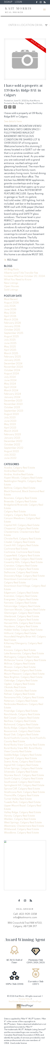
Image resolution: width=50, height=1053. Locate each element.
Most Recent (11, 299)
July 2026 (10, 306)
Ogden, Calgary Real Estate (19, 684)
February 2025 (12, 357)
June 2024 (10, 380)
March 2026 (11, 319)
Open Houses (11, 286)
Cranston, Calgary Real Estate (20, 566)
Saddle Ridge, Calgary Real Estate (23, 755)
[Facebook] (36, 2)
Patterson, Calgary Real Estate (20, 701)
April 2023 (10, 428)
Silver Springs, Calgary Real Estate (23, 768)
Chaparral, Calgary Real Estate (21, 528)
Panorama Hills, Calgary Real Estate (24, 697)
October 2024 (12, 370)
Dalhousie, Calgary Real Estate (21, 572)
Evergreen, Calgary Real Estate (21, 599)
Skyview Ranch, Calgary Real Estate (24, 775)
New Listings (11, 283)
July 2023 (10, 417)
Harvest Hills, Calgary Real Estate (22, 623)
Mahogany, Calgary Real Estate (21, 657)
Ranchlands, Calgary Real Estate (22, 714)
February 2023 (12, 434)
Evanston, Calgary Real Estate (20, 596)
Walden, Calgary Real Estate (20, 819)
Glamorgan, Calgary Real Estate (22, 613)
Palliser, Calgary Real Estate (19, 694)
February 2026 (12, 323)
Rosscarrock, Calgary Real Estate (22, 731)
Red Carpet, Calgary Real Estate (21, 718)
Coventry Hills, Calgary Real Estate (23, 562)
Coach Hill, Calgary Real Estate (21, 545)
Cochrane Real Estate (16, 549)
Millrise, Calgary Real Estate (19, 664)
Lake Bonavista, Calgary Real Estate (24, 653)
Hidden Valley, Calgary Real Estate (23, 630)
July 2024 (10, 377)
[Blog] (44, 2)
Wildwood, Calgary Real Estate (21, 829)
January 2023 (12, 438)
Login (18, 2)
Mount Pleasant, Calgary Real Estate (24, 674)
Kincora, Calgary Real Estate (20, 650)
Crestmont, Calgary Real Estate (21, 569)
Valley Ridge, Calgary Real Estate (22, 812)
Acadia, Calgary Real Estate (19, 468)
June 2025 (10, 343)
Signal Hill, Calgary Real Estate (21, 765)
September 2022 (13, 448)
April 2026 (10, 316)
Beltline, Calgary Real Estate (19, 488)
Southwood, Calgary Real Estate (22, 782)
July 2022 (10, 455)
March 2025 (11, 353)
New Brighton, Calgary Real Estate (23, 677)
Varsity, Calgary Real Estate (19, 816)
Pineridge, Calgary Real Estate (21, 711)
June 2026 (10, 309)
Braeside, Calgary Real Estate (20, 501)
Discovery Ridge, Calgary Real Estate (24, 576)
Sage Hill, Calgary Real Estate (20, 758)
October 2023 (12, 407)
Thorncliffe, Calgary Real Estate (21, 795)
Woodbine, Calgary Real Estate (21, 833)
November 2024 (13, 367)
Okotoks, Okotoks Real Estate (20, 691)
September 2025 (13, 333)
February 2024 (12, 394)
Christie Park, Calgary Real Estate (22, 539)
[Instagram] (40, 2)
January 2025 (12, 360)
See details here (13, 121)
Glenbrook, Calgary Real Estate (21, 616)
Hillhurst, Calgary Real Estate (20, 633)
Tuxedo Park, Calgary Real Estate (22, 802)
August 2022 (11, 451)
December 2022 (13, 441)
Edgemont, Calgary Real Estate (21, 593)
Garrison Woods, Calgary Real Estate (24, 610)
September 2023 (13, 411)
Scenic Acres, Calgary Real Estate (22, 762)
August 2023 (11, 414)
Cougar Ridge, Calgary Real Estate (23, 559)
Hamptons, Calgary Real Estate (21, 620)
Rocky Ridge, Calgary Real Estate (28, 103)
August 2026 (11, 303)
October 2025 (12, 330)
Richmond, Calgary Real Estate (21, 724)
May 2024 (10, 384)
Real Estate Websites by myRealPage (25, 1002)
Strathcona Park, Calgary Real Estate (24, 792)
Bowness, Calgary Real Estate (20, 498)
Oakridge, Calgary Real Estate (21, 680)
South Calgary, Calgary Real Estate (23, 778)
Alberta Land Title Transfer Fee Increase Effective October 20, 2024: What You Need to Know (24, 276)
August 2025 (11, 336)
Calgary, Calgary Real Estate (20, 515)
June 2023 (10, 421)
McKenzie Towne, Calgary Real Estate (25, 660)
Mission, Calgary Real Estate (20, 667)
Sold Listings (11, 290)
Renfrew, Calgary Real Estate (20, 721)
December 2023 (13, 401)
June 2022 (10, 458)
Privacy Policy (25, 999)
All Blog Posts (11, 269)
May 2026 (10, 313)
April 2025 (10, 350)
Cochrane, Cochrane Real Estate (22, 552)
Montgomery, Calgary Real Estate (23, 670)
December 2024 (13, 363)
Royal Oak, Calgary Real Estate (21, 734)
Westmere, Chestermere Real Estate (24, 826)
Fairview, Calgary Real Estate (20, 603)
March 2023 (11, 431)
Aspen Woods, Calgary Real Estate (23, 478)
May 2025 (10, 347)
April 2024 (10, 387)
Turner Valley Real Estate (18, 799)
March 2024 (11, 390)
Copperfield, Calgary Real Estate (22, 555)
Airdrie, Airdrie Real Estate (18, 474)
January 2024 (12, 397)
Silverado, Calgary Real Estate (21, 772)
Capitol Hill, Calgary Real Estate (21, 525)
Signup (8, 2)
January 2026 (12, 326)
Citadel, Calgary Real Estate (19, 542)
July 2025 (10, 340)
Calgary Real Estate (15, 511)
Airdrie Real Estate (14, 471)
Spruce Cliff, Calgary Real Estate (22, 789)
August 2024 (11, 373)
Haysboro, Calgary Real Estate (21, 626)
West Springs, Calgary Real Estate (23, 822)
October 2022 (12, 445)
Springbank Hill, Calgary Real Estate (24, 785)
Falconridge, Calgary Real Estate (22, 606)
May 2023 (10, 424)
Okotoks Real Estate (15, 687)
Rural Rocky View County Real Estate (24, 745)
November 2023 (13, 404)
